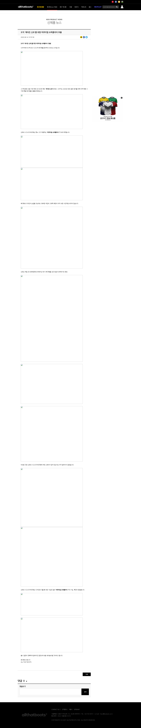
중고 (90, 7)
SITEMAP (77, 709)
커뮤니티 (83, 7)
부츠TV (77, 7)
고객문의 (64, 709)
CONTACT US (55, 709)
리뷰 (70, 7)
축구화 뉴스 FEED (52, 7)
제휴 (70, 709)
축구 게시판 (63, 7)
